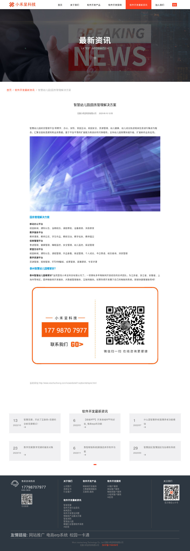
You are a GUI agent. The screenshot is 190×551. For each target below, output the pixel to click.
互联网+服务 (88, 491)
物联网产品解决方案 (72, 515)
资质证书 (67, 489)
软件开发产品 (89, 481)
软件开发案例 (114, 481)
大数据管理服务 (90, 489)
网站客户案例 (113, 489)
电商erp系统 (57, 535)
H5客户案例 (112, 486)
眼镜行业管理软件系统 (73, 524)
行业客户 (67, 491)
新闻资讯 (67, 510)
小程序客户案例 (114, 494)
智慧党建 (67, 505)
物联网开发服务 (90, 486)
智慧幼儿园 (68, 521)
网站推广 (37, 535)
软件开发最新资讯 (25, 90)
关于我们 (68, 481)
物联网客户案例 (114, 491)
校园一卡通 (79, 535)
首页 (9, 90)
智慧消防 (67, 518)
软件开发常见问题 (71, 513)
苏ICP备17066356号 (110, 545)
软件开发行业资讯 (71, 507)
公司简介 (67, 486)
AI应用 (110, 497)
